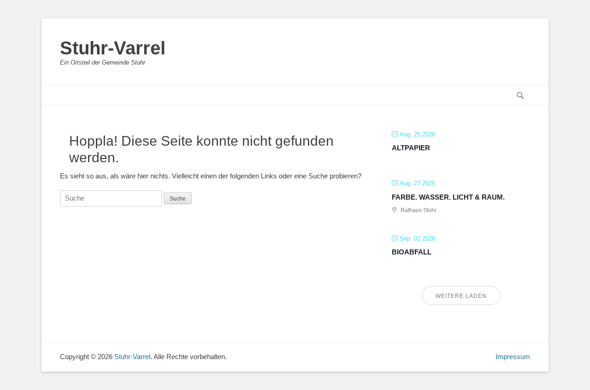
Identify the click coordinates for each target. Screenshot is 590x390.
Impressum (513, 356)
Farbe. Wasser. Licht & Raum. (448, 197)
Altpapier (411, 148)
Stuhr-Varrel (112, 48)
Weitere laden (461, 296)
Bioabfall (411, 252)
